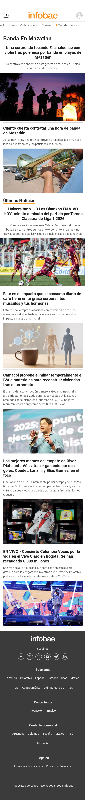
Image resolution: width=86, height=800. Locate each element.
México (74, 678)
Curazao (45, 25)
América (12, 678)
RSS (70, 687)
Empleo (51, 710)
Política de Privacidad (59, 766)
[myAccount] (79, 15)
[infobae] (43, 16)
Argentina (18, 733)
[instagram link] (38, 656)
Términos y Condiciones (28, 766)
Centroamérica (31, 687)
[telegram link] (56, 656)
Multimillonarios (28, 25)
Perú (16, 687)
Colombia (26, 678)
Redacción (36, 710)
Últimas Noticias (54, 687)
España (40, 678)
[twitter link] (30, 656)
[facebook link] (21, 656)
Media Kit (43, 743)
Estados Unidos (57, 678)
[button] (6, 16)
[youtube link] (47, 656)
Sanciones (74, 25)
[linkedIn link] (65, 656)
